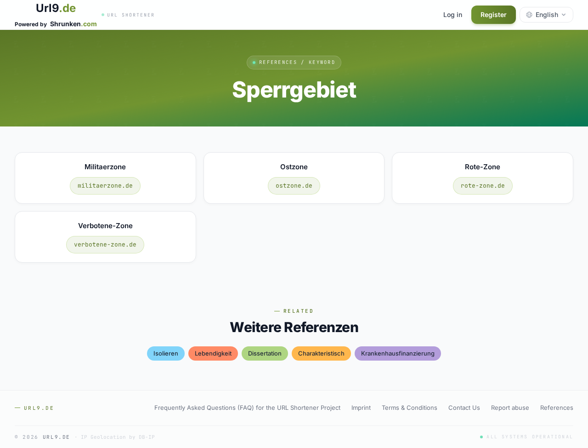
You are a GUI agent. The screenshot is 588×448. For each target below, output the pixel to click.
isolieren (165, 353)
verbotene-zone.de (105, 244)
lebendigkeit (213, 353)
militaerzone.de (105, 186)
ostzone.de (294, 186)
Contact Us (464, 407)
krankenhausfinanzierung (398, 353)
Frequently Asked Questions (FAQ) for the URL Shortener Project (247, 407)
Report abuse (510, 407)
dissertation (265, 353)
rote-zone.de (483, 186)
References (556, 407)
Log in (452, 14)
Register (494, 14)
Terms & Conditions (409, 407)
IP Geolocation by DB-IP (118, 437)
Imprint (361, 407)
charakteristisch (321, 353)
